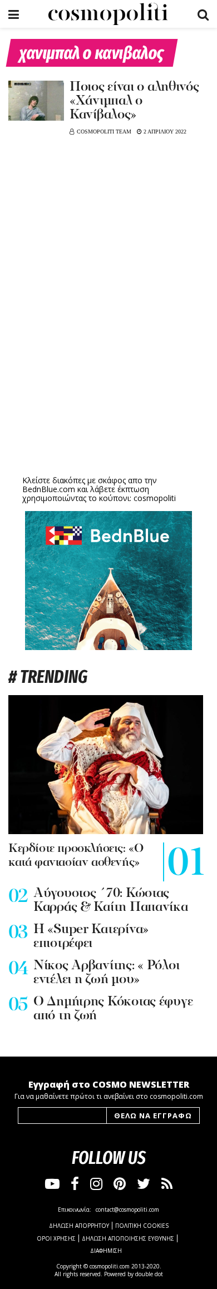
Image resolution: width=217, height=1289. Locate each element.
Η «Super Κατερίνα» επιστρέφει (91, 936)
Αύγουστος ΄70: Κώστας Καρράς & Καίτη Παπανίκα (110, 900)
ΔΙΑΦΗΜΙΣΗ (106, 1251)
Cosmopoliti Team (104, 131)
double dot (149, 1274)
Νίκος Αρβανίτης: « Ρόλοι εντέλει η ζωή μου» (106, 972)
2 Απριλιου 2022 (164, 131)
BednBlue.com (48, 489)
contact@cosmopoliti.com (127, 1209)
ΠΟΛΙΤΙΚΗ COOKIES (142, 1225)
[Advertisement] (108, 386)
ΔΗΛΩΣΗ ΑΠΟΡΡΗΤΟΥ (79, 1225)
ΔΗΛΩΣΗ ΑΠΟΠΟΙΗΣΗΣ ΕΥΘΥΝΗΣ (128, 1238)
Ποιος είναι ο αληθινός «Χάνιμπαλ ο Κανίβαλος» (134, 101)
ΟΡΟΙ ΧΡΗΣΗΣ (56, 1238)
